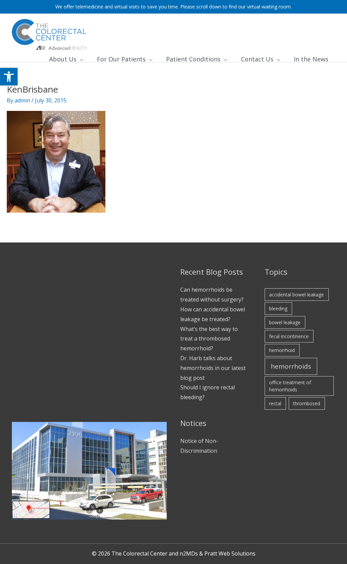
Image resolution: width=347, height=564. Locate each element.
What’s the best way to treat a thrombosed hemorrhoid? (209, 338)
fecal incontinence (289, 336)
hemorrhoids (291, 366)
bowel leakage (285, 322)
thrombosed (306, 403)
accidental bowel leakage (296, 294)
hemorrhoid (282, 350)
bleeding (278, 308)
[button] (9, 76)
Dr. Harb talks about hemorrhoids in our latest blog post (213, 368)
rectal (275, 403)
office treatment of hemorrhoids (290, 386)
